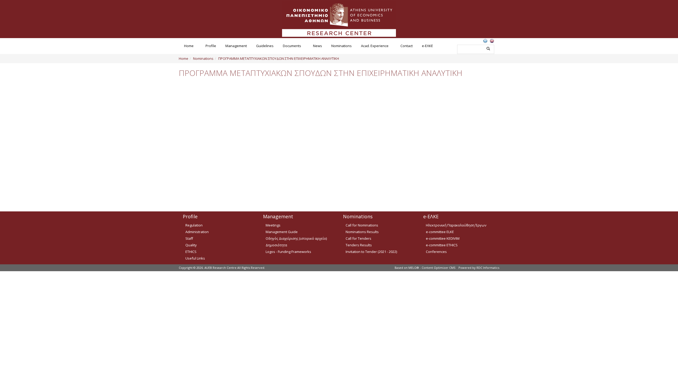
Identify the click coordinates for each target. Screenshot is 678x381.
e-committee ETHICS (442, 245)
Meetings (273, 225)
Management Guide (282, 231)
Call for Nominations (362, 225)
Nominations (341, 45)
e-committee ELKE (440, 231)
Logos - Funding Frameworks (288, 251)
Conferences (436, 251)
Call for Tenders (358, 238)
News (317, 45)
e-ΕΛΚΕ (427, 45)
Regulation (194, 225)
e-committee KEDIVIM (443, 238)
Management (236, 45)
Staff (189, 238)
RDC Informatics (487, 268)
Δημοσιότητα (276, 245)
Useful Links (195, 258)
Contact (406, 45)
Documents (292, 45)
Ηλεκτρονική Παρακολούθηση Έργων (456, 225)
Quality (191, 245)
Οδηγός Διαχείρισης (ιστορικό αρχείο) (296, 238)
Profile (211, 45)
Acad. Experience (375, 45)
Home (189, 45)
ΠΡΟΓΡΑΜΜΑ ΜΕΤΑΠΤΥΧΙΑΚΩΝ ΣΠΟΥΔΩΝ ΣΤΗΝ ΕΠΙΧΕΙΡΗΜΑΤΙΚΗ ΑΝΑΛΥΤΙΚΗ (278, 58)
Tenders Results (359, 245)
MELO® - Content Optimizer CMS (431, 268)
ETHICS (191, 251)
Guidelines (265, 45)
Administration (197, 231)
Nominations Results (362, 231)
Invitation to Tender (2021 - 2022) (371, 251)
